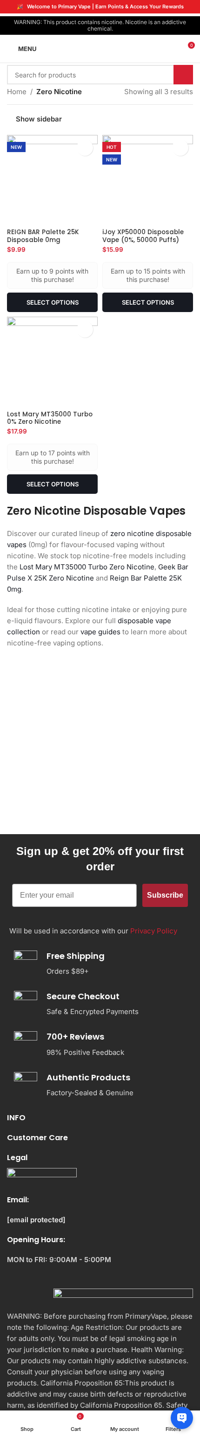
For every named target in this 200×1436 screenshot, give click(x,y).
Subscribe (165, 895)
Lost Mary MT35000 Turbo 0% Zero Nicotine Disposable (50, 422)
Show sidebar (39, 119)
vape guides (100, 631)
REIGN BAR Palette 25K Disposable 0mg (43, 236)
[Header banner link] (100, 6)
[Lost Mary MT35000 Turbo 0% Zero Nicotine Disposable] (52, 362)
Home (17, 91)
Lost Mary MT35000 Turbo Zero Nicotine (87, 566)
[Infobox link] (96, 964)
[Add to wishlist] (85, 148)
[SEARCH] (183, 74)
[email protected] (36, 1219)
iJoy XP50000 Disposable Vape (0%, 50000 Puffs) (143, 236)
